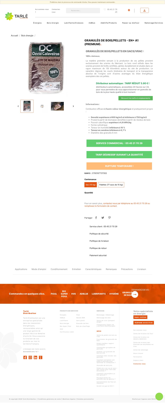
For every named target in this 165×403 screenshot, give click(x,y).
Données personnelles (85, 399)
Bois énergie (64, 323)
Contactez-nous (139, 364)
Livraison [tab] (141, 269)
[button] (135, 98)
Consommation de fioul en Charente (106, 382)
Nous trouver (138, 353)
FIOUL (54, 294)
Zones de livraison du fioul (143, 333)
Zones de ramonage (140, 350)
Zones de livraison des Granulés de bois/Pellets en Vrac (143, 344)
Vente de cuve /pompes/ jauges (106, 321)
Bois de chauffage (83, 326)
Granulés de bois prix (104, 365)
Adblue (84, 294)
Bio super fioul (64, 294)
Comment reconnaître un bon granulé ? (106, 374)
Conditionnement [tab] (59, 269)
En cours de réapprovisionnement (103, 198)
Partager (96, 217)
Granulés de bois (82, 323)
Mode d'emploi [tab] (39, 269)
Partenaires (137, 357)
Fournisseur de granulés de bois (107, 339)
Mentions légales (69, 399)
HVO (73, 294)
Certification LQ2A (67, 332)
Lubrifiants (99, 294)
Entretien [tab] (76, 269)
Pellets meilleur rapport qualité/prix (105, 344)
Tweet (102, 217)
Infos (99, 331)
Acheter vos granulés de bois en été (106, 352)
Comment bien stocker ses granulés (106, 356)
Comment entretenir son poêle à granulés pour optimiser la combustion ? (106, 361)
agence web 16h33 (149, 399)
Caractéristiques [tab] (93, 269)
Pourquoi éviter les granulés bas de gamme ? (106, 378)
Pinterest (109, 217)
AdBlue (62, 317)
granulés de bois (128, 293)
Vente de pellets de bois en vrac (107, 335)
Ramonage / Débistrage (105, 315)
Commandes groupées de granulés (106, 348)
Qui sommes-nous (140, 330)
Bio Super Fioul (65, 326)
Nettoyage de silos (104, 317)
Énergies (63, 315)
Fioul (78, 315)
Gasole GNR (80, 317)
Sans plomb (80, 320)
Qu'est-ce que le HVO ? (105, 386)
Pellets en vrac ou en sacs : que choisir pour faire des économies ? (107, 369)
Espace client (138, 360)
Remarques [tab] (111, 269)
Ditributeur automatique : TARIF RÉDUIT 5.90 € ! (122, 83)
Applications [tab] (21, 269)
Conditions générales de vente (49, 399)
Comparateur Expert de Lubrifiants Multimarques (106, 325)
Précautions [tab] (127, 269)
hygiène (114, 294)
